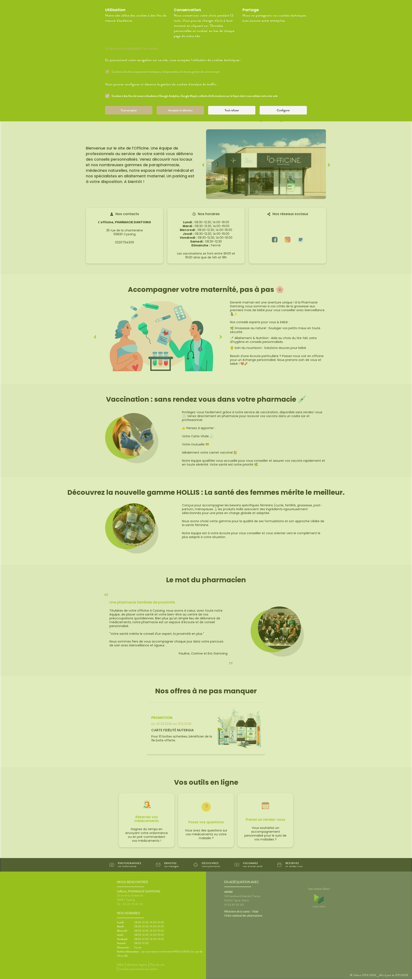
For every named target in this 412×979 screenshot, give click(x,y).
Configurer (283, 110)
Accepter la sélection (180, 110)
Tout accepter (129, 110)
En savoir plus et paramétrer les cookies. (131, 48)
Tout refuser (232, 110)
